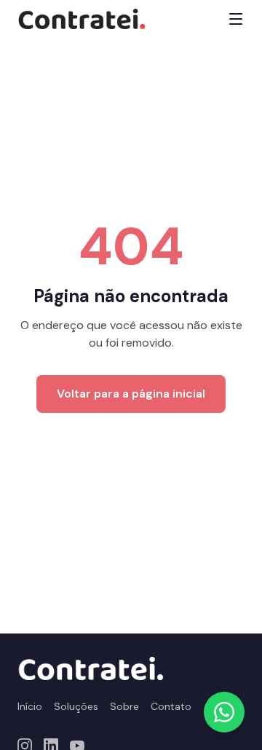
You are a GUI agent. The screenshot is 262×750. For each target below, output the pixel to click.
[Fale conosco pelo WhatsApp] (224, 712)
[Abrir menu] (236, 19)
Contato (171, 706)
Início (29, 706)
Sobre (124, 706)
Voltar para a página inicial (131, 393)
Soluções (76, 706)
